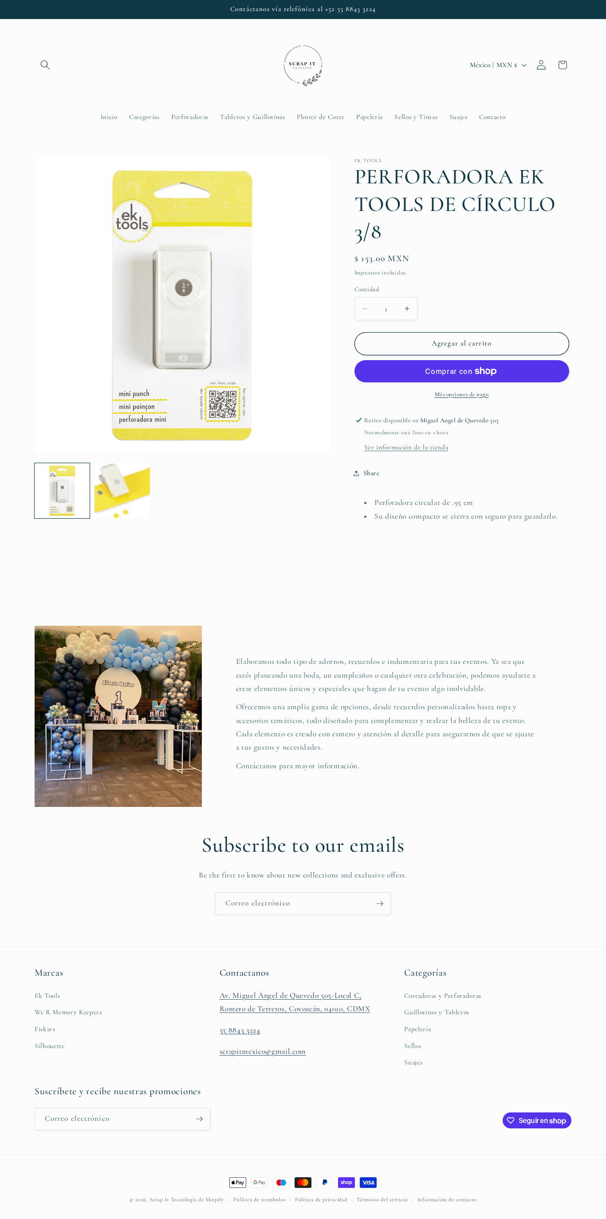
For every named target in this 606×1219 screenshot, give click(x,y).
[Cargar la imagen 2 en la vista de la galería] (122, 490)
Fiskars (45, 1029)
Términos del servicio (382, 1199)
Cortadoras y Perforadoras (442, 996)
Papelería (417, 1029)
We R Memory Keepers (68, 1012)
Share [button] (371, 473)
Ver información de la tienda (406, 447)
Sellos (412, 1046)
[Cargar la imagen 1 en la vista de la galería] (62, 490)
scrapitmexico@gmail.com (263, 1051)
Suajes (413, 1062)
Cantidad (366, 289)
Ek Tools (47, 996)
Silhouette (50, 1046)
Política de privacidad (321, 1199)
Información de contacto (447, 1199)
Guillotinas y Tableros (436, 1012)
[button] (45, 64)
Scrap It (159, 1199)
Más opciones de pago (462, 394)
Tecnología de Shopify (197, 1199)
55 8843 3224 (240, 1030)
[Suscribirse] (379, 903)
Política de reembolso (259, 1199)
